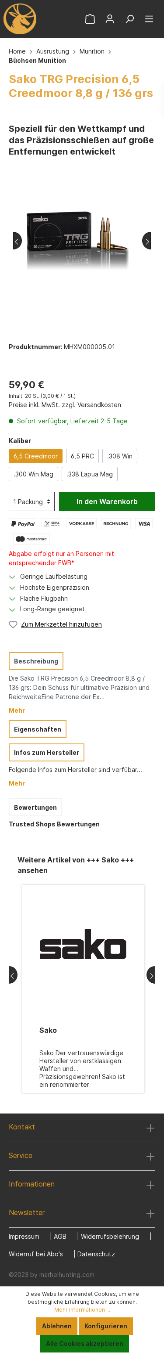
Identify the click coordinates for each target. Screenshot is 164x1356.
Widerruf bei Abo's (36, 1254)
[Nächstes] (146, 240)
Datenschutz (96, 1254)
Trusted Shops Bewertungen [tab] (54, 824)
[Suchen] (129, 19)
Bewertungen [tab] (35, 807)
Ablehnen (57, 1326)
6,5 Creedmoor (36, 456)
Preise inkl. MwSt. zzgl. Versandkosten (65, 404)
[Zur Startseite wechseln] (19, 19)
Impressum (24, 1236)
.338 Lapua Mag (89, 474)
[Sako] (83, 944)
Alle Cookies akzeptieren (84, 1343)
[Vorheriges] (17, 240)
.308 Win (120, 456)
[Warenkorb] (90, 19)
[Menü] (149, 19)
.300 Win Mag (33, 474)
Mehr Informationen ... (82, 1309)
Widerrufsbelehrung (110, 1236)
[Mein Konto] (109, 19)
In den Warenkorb (107, 501)
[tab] (80, 683)
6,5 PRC (82, 456)
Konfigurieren (105, 1326)
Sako (48, 1030)
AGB (60, 1236)
